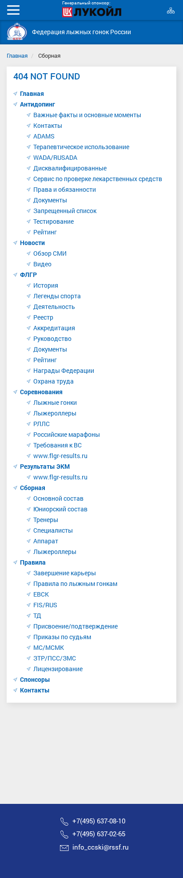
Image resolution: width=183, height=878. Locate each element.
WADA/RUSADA (55, 157)
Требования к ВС (57, 445)
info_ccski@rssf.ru (100, 846)
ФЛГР (28, 274)
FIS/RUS (45, 605)
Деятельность (54, 306)
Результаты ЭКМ (45, 466)
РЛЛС (41, 423)
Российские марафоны (66, 434)
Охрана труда (53, 381)
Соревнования (41, 392)
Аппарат (45, 541)
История (45, 285)
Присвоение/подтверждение (75, 626)
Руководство (52, 338)
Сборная (32, 487)
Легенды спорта (57, 296)
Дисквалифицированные (70, 168)
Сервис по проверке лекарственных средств (97, 178)
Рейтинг (45, 232)
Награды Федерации (63, 370)
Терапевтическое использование (81, 146)
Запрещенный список (64, 210)
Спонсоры (35, 679)
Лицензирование (58, 668)
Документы (50, 200)
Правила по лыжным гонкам (75, 583)
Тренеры (45, 519)
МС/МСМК (48, 647)
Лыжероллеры (54, 413)
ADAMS (44, 136)
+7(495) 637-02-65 (98, 833)
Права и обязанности (64, 189)
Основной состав (58, 498)
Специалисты (53, 530)
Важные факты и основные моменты (87, 115)
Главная (17, 55)
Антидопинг (37, 104)
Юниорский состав (60, 509)
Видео (42, 264)
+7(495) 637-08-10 (98, 820)
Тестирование (53, 221)
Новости (32, 242)
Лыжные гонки (55, 402)
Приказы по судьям (62, 637)
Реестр (43, 317)
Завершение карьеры (64, 573)
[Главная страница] (17, 31)
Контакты (47, 125)
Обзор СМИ (50, 253)
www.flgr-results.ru (60, 455)
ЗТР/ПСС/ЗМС (54, 658)
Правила (33, 562)
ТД (37, 615)
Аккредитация (54, 328)
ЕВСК (41, 594)
